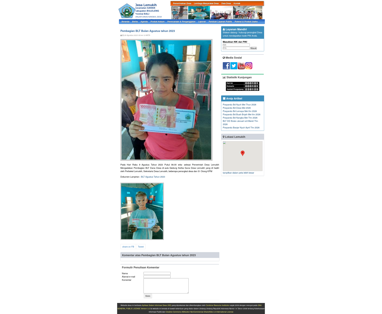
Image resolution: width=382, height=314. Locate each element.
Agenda (144, 21)
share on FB (128, 246)
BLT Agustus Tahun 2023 (153, 176)
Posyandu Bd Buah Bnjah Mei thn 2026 (241, 114)
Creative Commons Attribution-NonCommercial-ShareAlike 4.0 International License (199, 312)
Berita (135, 21)
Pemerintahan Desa (182, 3)
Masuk (254, 48)
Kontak (237, 3)
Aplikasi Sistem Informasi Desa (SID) (156, 305)
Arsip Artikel (233, 98)
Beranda (125, 21)
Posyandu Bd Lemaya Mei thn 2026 (240, 111)
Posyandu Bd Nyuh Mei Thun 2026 (239, 104)
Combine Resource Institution (218, 305)
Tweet (141, 246)
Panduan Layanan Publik (220, 21)
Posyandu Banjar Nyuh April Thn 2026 (241, 127)
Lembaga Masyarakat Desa (206, 3)
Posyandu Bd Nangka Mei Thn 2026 (240, 117)
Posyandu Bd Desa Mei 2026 (237, 107)
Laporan (202, 21)
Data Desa (226, 3)
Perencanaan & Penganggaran (181, 21)
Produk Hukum (158, 21)
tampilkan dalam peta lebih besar (238, 172)
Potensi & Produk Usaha (246, 21)
